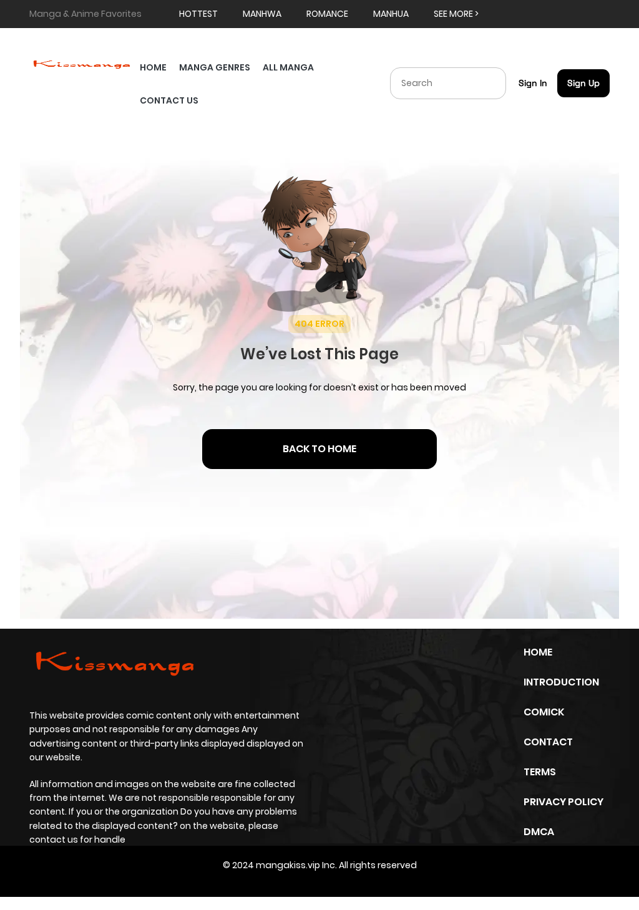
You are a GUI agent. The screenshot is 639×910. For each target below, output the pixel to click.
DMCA (539, 832)
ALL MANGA (288, 67)
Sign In (533, 83)
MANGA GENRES (214, 67)
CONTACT (548, 742)
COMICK (544, 712)
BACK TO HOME (319, 449)
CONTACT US (169, 100)
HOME (153, 67)
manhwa (262, 13)
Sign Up (583, 83)
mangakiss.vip (288, 865)
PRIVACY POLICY (563, 802)
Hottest (198, 13)
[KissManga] (81, 63)
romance (327, 13)
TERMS (540, 772)
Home (538, 652)
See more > (456, 13)
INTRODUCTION (561, 682)
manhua (391, 13)
